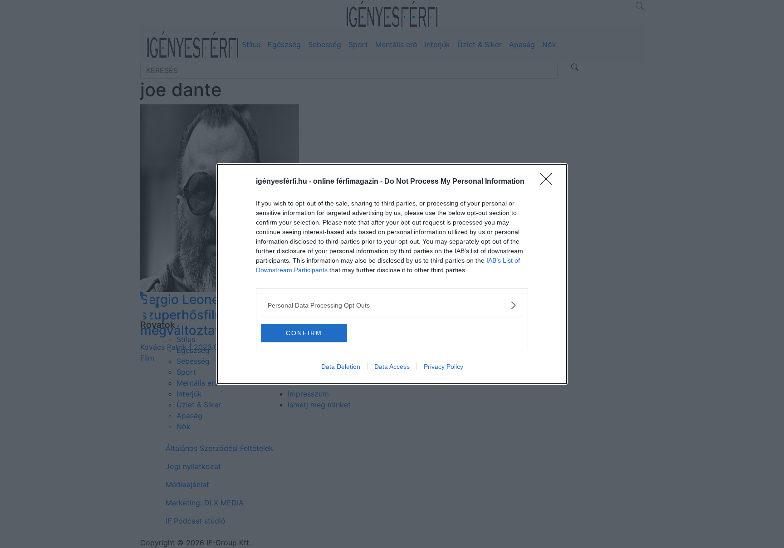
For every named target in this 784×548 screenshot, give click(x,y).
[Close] (549, 182)
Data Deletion (340, 366)
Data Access (392, 366)
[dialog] (392, 274)
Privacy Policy (443, 366)
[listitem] (392, 305)
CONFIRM (304, 333)
